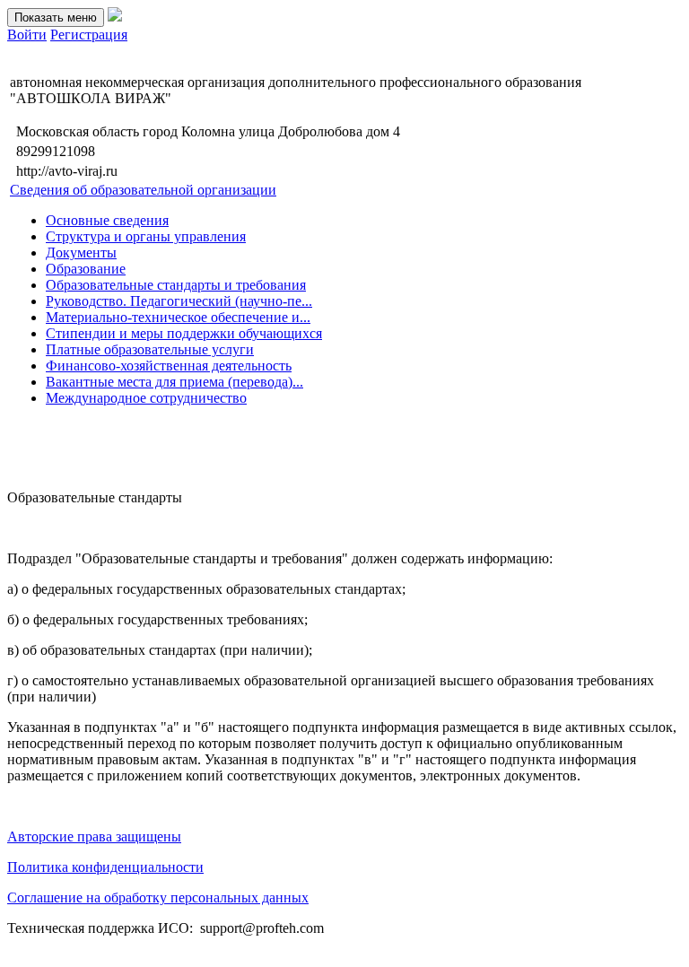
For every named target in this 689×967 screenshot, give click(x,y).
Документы (81, 252)
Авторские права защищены (94, 836)
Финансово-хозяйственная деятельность (169, 365)
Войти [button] (27, 34)
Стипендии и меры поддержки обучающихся (184, 333)
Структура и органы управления (146, 236)
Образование (86, 268)
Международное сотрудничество (146, 397)
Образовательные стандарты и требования (176, 284)
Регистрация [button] (88, 34)
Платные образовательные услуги (150, 349)
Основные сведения (107, 220)
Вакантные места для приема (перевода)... (174, 381)
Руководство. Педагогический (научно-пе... (179, 301)
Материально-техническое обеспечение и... (178, 317)
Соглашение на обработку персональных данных (158, 897)
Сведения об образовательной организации (143, 189)
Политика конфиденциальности (105, 867)
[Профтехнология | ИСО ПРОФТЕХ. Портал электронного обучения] (115, 16)
